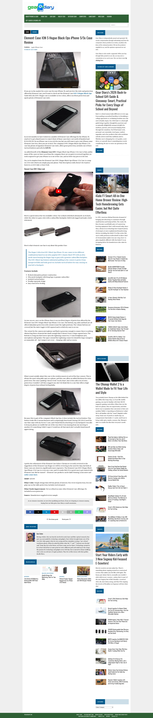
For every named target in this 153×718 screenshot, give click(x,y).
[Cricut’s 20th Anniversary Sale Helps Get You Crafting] (101, 511)
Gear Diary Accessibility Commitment (87, 716)
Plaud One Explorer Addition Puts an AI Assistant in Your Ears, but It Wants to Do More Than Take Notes (118, 439)
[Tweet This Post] (38, 512)
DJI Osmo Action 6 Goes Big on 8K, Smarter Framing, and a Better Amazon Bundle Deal (117, 478)
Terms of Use (101, 716)
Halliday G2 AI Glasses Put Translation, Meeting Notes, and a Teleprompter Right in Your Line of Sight (117, 661)
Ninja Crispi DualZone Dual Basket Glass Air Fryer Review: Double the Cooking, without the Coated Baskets (118, 468)
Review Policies (99, 714)
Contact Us (114, 716)
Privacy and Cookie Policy (121, 714)
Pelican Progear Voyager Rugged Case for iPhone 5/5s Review (66, 581)
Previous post (53, 519)
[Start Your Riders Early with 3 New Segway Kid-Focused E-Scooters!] (112, 551)
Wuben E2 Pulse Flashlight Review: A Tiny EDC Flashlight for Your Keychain (118, 289)
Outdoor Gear (72, 16)
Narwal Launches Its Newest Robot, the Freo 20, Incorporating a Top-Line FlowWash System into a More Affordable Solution (118, 611)
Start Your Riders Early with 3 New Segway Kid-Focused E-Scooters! (112, 558)
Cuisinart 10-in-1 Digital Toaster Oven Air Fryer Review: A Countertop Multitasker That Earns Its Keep (117, 259)
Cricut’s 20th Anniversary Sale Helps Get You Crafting (118, 508)
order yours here (30, 475)
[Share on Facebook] (30, 512)
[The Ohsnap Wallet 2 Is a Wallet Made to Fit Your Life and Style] (112, 380)
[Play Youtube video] (58, 191)
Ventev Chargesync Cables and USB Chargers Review (84, 580)
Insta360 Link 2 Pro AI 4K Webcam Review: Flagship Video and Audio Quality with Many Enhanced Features (118, 280)
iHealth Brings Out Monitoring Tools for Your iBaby (49, 577)
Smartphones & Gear (32, 16)
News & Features (82, 576)
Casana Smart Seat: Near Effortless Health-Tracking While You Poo (117, 650)
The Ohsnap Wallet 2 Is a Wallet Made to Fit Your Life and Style (112, 388)
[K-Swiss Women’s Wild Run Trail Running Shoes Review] (101, 301)
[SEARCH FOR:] (119, 25)
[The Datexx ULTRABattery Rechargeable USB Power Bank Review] (32, 574)
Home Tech (44, 16)
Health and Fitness (47, 573)
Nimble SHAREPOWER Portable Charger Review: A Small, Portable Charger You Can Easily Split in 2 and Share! (118, 269)
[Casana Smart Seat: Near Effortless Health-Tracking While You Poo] (101, 653)
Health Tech (61, 16)
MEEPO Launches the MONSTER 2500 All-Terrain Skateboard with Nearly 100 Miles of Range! (118, 641)
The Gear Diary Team (88, 714)
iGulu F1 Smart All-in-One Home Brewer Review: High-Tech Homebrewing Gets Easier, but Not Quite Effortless (112, 204)
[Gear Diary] (40, 7)
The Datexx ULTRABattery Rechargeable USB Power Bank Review (31, 581)
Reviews (26, 576)
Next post (65, 519)
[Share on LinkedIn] (46, 512)
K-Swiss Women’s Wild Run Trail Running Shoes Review (117, 299)
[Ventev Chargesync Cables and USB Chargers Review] (83, 574)
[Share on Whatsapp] (79, 512)
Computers (82, 16)
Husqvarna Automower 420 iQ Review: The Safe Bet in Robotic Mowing (118, 308)
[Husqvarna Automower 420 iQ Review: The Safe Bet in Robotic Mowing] (101, 311)
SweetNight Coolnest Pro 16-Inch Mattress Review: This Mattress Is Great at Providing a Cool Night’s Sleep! (117, 498)
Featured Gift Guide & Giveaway (105, 67)
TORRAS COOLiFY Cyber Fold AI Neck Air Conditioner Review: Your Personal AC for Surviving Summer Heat (118, 329)
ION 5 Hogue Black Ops (82, 93)
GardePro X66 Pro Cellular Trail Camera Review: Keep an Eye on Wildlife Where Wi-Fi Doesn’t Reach (118, 339)
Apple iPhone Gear (37, 47)
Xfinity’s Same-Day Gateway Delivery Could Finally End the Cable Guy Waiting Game (118, 672)
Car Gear (52, 16)
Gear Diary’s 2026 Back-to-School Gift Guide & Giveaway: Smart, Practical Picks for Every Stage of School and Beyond (111, 100)
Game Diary (92, 16)
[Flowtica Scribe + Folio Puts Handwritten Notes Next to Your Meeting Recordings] (101, 461)
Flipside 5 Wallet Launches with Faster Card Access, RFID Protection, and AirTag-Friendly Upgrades (118, 682)
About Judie (79, 714)
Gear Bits (99, 529)
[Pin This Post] (54, 512)
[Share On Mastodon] (87, 512)
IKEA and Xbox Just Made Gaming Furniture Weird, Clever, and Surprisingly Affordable (117, 449)
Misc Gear (101, 16)
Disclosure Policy (108, 714)
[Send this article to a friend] (63, 512)
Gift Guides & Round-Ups (33, 20)
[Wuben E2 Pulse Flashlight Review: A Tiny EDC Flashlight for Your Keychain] (101, 292)
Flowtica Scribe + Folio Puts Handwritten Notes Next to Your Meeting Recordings (116, 458)
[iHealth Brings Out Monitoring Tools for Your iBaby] (50, 571)
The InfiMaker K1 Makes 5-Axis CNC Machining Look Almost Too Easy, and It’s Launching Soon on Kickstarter (118, 519)
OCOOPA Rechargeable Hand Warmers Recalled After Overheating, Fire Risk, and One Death (118, 631)
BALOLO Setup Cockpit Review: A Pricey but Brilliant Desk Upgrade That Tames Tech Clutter (117, 319)
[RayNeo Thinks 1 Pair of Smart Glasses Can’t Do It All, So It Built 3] (101, 490)
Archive (108, 716)
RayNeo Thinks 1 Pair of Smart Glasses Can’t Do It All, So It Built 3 (117, 487)
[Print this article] (71, 512)
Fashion (109, 16)
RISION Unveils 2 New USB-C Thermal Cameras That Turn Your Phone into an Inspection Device (118, 621)
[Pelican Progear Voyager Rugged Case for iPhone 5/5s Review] (65, 574)
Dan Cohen (34, 49)
